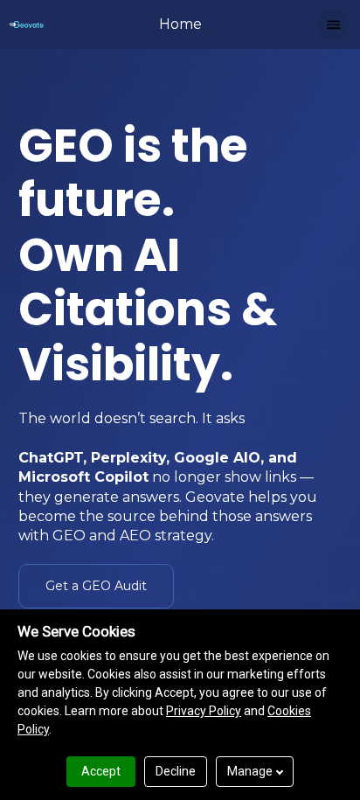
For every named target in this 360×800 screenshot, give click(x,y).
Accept (101, 771)
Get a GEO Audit (96, 586)
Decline (176, 771)
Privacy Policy (203, 711)
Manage (250, 771)
